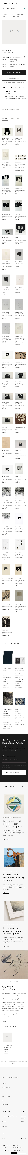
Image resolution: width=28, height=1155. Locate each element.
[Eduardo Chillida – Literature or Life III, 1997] (7, 569)
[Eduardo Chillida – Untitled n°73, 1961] (7, 595)
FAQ (3, 1119)
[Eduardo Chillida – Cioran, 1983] (20, 205)
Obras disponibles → (14, 78)
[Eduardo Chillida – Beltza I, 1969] (7, 418)
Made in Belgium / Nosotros (9, 1116)
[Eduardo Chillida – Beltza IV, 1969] (20, 376)
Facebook (23, 1119)
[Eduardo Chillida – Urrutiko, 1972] (20, 229)
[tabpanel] (14, 109)
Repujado (12, 59)
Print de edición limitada (16, 57)
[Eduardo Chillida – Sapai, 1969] (7, 229)
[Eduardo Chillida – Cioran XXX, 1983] (7, 304)
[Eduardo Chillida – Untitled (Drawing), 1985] (20, 180)
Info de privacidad (22, 1153)
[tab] (5, 119)
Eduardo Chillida (7, 50)
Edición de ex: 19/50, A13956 (17, 64)
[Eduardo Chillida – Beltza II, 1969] (20, 396)
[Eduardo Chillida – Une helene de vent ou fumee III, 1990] (7, 518)
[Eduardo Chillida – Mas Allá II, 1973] (7, 442)
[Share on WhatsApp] (23, 87)
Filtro (23, 118)
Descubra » (5, 1021)
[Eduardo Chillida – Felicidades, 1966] (20, 355)
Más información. (22, 98)
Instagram (23, 1116)
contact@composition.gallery (10, 1077)
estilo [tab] (15, 102)
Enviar (23, 1138)
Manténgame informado (14, 72)
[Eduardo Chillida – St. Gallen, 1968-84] (7, 205)
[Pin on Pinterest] (19, 87)
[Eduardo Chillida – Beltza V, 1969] (7, 376)
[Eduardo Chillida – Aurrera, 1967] (7, 468)
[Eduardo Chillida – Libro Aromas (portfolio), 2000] (20, 154)
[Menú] (26, 3)
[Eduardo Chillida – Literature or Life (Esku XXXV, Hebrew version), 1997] (20, 328)
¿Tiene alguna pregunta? (11, 91)
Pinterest (23, 1121)
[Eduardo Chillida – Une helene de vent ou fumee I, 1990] (7, 493)
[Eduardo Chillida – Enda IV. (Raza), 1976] (7, 154)
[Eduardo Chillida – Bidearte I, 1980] (20, 595)
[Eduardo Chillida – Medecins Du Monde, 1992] (7, 130)
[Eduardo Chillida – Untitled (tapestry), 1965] (20, 418)
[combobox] (14, 8)
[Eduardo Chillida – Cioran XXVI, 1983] (20, 254)
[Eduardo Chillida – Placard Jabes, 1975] (7, 180)
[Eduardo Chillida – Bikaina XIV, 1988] (20, 518)
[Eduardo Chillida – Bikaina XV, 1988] (20, 569)
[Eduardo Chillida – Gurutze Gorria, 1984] (7, 621)
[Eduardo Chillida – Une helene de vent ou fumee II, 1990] (20, 493)
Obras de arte (5, 1124)
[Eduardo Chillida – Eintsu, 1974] (20, 130)
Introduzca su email (9, 756)
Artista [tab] (10, 102)
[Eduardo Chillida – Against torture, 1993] (20, 468)
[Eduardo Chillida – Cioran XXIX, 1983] (7, 328)
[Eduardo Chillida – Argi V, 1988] (20, 544)
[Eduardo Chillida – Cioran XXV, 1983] (7, 280)
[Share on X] (15, 87)
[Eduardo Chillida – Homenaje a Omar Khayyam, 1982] (20, 442)
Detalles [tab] (4, 102)
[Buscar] (24, 8)
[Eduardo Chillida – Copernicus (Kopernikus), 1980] (7, 254)
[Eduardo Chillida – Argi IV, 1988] (7, 544)
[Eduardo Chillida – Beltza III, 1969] (7, 396)
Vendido (12, 67)
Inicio (5, 14)
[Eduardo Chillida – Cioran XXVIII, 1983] (20, 304)
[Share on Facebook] (11, 87)
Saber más (6, 839)
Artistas (12, 14)
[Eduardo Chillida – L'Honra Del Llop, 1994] (20, 280)
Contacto (4, 1127)
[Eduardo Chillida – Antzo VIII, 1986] (7, 355)
